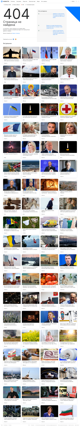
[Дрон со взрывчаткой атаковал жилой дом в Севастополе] (12, 376)
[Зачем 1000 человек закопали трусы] (30, 225)
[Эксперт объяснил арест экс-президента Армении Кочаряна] (68, 301)
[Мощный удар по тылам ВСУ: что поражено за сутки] (49, 112)
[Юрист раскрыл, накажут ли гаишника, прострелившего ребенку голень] (12, 206)
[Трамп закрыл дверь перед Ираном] (49, 206)
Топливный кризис (30, 4)
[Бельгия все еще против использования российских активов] (68, 376)
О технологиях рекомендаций (40, 425)
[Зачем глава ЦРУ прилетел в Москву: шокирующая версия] (49, 376)
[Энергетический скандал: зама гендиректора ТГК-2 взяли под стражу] (30, 301)
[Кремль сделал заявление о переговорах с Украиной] (68, 55)
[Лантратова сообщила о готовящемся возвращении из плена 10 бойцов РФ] (12, 188)
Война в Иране (16, 4)
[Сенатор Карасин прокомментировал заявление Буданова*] (49, 131)
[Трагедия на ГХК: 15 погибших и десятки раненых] (12, 93)
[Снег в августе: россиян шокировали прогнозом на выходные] (12, 320)
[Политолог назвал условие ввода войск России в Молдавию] (12, 357)
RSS (29, 425)
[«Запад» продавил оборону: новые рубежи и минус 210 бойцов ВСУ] (12, 414)
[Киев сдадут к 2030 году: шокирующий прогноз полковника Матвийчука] (68, 244)
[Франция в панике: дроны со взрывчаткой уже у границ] (12, 131)
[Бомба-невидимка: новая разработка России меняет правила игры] (30, 376)
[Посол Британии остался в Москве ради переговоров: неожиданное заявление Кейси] (49, 263)
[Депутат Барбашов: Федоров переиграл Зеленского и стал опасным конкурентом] (68, 263)
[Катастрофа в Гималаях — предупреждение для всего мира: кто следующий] (49, 93)
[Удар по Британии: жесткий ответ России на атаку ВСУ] (30, 55)
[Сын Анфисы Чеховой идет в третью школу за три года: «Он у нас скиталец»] (49, 338)
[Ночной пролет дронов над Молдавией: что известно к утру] (12, 225)
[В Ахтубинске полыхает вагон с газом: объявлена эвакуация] (68, 395)
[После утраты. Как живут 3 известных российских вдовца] (12, 74)
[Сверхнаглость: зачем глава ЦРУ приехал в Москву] (49, 55)
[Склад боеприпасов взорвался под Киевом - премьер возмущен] (49, 188)
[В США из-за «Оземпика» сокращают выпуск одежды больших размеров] (68, 225)
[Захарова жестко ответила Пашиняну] (68, 131)
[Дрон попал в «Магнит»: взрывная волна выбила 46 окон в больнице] (68, 320)
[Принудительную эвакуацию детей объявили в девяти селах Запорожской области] (12, 244)
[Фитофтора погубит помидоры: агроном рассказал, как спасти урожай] (49, 282)
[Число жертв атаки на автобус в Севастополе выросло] (30, 74)
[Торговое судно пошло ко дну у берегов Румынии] (30, 169)
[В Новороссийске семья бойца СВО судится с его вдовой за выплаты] (30, 357)
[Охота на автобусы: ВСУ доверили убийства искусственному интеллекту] (68, 169)
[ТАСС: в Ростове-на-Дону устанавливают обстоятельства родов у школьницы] (30, 206)
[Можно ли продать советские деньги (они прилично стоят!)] (49, 357)
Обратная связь (71, 425)
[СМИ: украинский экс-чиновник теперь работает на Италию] (12, 395)
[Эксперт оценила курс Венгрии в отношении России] (49, 320)
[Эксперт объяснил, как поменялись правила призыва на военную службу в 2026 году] (49, 395)
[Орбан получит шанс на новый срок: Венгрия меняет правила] (49, 169)
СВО (23, 4)
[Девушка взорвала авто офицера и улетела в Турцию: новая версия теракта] (68, 112)
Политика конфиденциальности (51, 425)
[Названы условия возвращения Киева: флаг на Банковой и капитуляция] (12, 112)
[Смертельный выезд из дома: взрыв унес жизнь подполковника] (49, 225)
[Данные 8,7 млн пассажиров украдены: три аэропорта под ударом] (30, 282)
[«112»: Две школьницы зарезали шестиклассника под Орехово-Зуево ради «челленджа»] (30, 112)
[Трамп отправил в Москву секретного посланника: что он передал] (49, 150)
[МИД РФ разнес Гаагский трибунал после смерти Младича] (12, 263)
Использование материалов (62, 425)
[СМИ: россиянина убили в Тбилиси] (68, 188)
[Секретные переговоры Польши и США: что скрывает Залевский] (30, 414)
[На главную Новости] (6, 1)
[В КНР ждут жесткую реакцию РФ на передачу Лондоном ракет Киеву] (49, 244)
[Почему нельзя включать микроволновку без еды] (30, 320)
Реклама (10, 425)
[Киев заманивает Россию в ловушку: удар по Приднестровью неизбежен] (49, 414)
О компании (5, 425)
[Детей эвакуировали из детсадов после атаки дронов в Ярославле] (12, 282)
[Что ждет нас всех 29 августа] (12, 150)
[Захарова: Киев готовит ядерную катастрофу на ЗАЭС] (30, 150)
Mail (2, 425)
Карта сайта (77, 425)
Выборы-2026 (8, 4)
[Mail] (2, 1)
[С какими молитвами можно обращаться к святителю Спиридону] (30, 93)
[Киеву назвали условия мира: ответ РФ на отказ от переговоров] (68, 74)
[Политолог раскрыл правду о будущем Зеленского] (49, 74)
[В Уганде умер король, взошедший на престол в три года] (30, 188)
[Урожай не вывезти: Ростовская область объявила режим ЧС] (30, 263)
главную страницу (16, 33)
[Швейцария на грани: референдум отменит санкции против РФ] (30, 244)
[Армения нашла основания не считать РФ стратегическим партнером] (68, 93)
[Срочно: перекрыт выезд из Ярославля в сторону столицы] (12, 301)
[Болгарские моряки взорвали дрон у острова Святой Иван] (68, 414)
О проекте (32, 425)
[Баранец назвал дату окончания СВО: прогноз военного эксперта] (12, 55)
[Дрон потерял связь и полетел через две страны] (30, 395)
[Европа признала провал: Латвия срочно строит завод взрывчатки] (12, 169)
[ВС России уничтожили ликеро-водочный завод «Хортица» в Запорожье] (12, 338)
